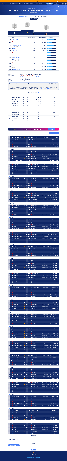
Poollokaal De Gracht (15, 60)
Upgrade (36, 3)
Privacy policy (32, 459)
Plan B (45, 146)
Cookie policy (24, 459)
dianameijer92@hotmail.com (31, 78)
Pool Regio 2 (38, 76)
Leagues (21, 3)
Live (10, 3)
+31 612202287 (40, 78)
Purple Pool (14, 43)
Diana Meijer (22, 78)
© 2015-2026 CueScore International (33, 457)
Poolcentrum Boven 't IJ (45, 139)
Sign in (57, 3)
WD (10, 39)
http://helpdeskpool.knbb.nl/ (47, 88)
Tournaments (15, 3)
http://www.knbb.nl (17, 84)
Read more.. (51, 1)
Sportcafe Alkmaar (45, 137)
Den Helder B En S (45, 178)
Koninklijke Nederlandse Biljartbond (24, 16)
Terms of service (42, 459)
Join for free (49, 3)
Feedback (33, 449)
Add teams (34, 18)
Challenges (26, 3)
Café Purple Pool (45, 173)
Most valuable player (54, 122)
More (40, 3)
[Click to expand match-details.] (27, 137)
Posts (31, 3)
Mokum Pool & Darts (15, 46)
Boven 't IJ (13, 63)
